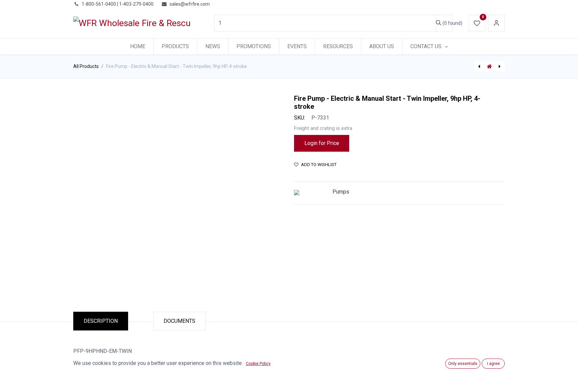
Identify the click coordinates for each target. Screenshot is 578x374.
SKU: (299, 118)
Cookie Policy (258, 363)
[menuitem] (137, 47)
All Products (86, 66)
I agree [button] (493, 363)
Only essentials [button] (462, 363)
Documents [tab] (179, 321)
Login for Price (321, 143)
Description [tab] (101, 321)
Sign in (496, 23)
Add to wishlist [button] (318, 164)
